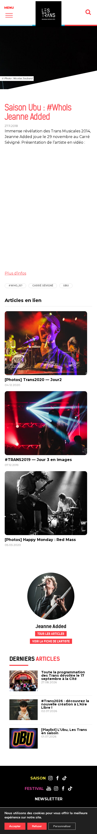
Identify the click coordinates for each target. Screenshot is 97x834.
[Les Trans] (48, 14)
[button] (9, 15)
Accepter (15, 826)
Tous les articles (50, 634)
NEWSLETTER (48, 799)
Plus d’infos (15, 273)
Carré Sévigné (42, 285)
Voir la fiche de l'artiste (51, 641)
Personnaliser (62, 826)
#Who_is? (15, 285)
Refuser (37, 826)
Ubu (66, 285)
